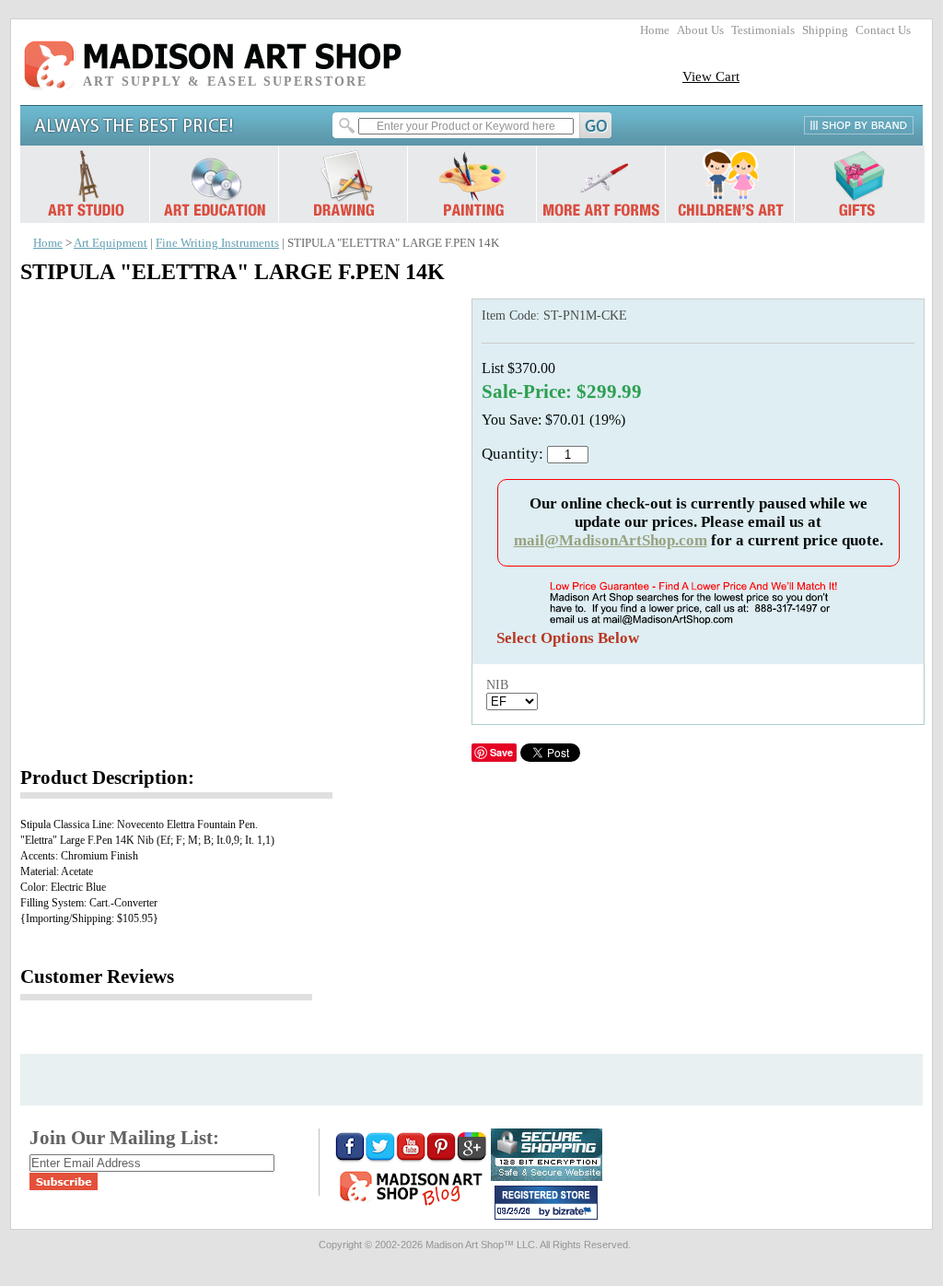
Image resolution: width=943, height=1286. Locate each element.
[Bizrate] (575, 1212)
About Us (700, 30)
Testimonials (763, 30)
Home (654, 30)
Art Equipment (110, 243)
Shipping (825, 30)
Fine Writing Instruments (217, 243)
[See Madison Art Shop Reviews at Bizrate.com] (546, 1203)
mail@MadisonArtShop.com (610, 540)
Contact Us (883, 30)
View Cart (710, 76)
